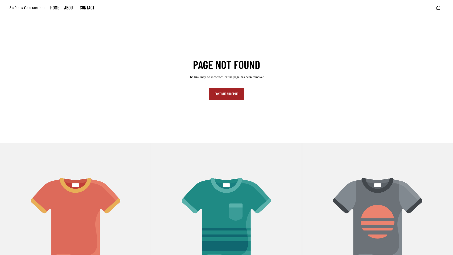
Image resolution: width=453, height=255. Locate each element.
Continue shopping (226, 94)
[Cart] (438, 8)
